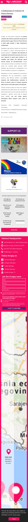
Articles (4, 19)
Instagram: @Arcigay (9, 263)
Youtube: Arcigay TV (9, 272)
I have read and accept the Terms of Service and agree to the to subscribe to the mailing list (13, 294)
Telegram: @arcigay (9, 269)
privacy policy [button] (16, 515)
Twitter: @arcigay (9, 266)
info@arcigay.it (8, 252)
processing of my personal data (8, 293)
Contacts (15, 252)
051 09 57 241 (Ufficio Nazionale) (13, 248)
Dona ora (14, 230)
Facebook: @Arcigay (9, 259)
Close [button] (14, 519)
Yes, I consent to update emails (8, 300)
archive (24, 16)
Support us (14, 131)
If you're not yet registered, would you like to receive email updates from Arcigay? (14, 297)
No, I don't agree (5, 301)
